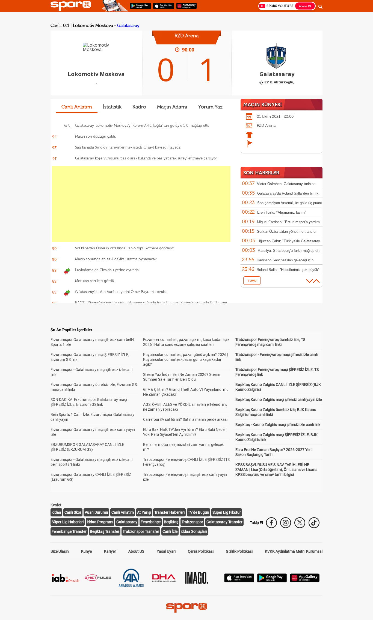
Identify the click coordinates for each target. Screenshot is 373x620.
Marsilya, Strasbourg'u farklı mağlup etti (288, 251)
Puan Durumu (96, 512)
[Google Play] (272, 580)
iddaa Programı (100, 522)
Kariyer (110, 551)
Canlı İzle (169, 531)
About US (136, 551)
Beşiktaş (171, 522)
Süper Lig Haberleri (68, 522)
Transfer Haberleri (169, 512)
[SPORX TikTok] (314, 523)
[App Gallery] (305, 580)
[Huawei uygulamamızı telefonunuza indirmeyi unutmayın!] (185, 8)
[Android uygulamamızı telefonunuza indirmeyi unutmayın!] (139, 8)
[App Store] (239, 580)
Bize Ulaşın (60, 551)
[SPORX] (186, 607)
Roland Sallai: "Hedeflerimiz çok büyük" (288, 270)
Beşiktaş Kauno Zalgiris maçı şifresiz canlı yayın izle (278, 399)
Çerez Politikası (201, 551)
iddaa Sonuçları (194, 531)
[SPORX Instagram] (286, 523)
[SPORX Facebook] (271, 523)
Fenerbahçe (151, 522)
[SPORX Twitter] (300, 523)
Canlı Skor (72, 512)
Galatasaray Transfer (224, 522)
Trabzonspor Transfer (141, 531)
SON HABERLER (261, 173)
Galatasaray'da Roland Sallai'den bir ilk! (288, 193)
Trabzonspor (192, 522)
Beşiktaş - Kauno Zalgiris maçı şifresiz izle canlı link (277, 424)
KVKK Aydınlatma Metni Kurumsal (293, 551)
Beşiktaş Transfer (104, 531)
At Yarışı (144, 512)
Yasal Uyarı (166, 551)
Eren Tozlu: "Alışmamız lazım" (281, 212)
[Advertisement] (141, 204)
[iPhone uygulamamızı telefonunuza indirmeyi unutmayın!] (162, 8)
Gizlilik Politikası (239, 551)
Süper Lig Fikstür (226, 512)
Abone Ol (305, 6)
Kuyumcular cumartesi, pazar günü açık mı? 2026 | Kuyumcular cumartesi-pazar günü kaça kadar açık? (185, 359)
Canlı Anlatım (122, 512)
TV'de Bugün (198, 512)
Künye (86, 551)
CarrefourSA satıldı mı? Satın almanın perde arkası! (186, 419)
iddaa (56, 512)
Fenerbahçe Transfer (69, 531)
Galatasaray (128, 25)
